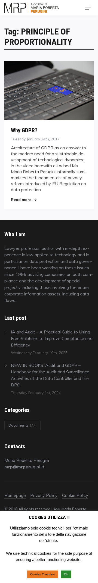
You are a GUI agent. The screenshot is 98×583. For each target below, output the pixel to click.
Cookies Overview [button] (42, 574)
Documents (22, 425)
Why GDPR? (24, 130)
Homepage (15, 495)
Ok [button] (66, 574)
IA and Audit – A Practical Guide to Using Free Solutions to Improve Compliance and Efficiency (52, 338)
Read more (23, 199)
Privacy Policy (44, 495)
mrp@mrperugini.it (24, 466)
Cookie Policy (75, 495)
